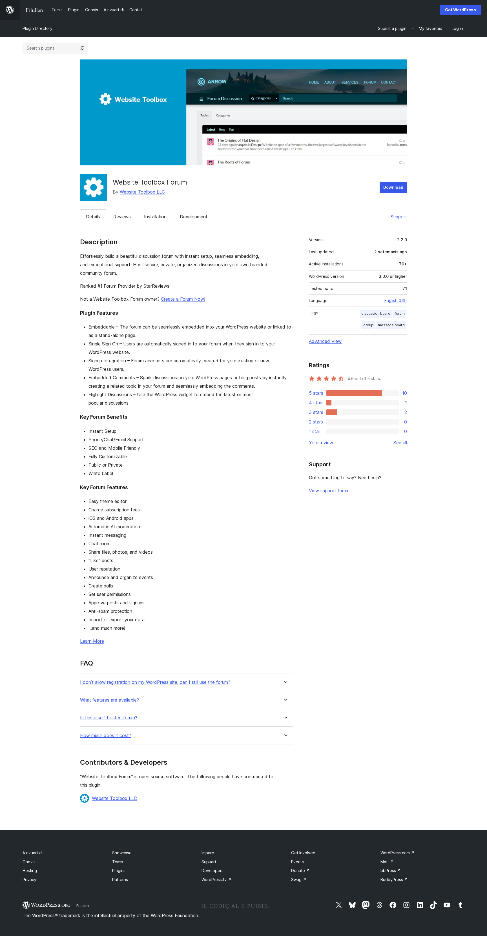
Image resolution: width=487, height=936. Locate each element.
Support (399, 216)
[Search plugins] (82, 48)
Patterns (120, 879)
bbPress (390, 870)
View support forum (329, 490)
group (368, 325)
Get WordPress (460, 9)
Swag (298, 879)
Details (93, 216)
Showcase (122, 852)
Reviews (122, 216)
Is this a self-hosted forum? (108, 717)
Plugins (118, 870)
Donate (300, 870)
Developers (212, 870)
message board (391, 325)
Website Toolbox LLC (142, 192)
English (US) (395, 300)
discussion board (375, 313)
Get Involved (303, 852)
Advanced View (325, 341)
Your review (321, 442)
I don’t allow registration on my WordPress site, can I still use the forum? (155, 682)
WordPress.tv (216, 879)
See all (400, 442)
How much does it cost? (105, 735)
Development (193, 216)
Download (393, 187)
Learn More (92, 641)
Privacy (29, 879)
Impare (208, 852)
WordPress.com (397, 852)
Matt (387, 861)
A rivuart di (33, 852)
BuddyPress (394, 879)
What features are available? (109, 700)
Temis (117, 861)
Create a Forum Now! (183, 299)
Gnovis (29, 861)
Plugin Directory (37, 28)
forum (400, 313)
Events (297, 861)
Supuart (209, 861)
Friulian (82, 905)
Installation (155, 216)
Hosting (30, 870)
